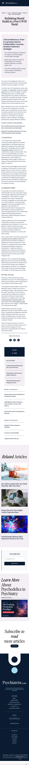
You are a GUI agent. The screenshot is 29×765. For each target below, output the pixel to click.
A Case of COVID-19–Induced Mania (11, 123)
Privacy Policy (5, 754)
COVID (9, 13)
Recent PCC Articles (10, 420)
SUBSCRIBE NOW (14, 723)
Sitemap (20, 758)
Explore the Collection (6, 597)
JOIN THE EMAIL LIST (14, 718)
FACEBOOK (14, 735)
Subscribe (14, 646)
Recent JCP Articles (10, 389)
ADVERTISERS (14, 700)
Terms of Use (12, 754)
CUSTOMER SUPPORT (14, 708)
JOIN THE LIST (14, 563)
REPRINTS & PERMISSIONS (14, 704)
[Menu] (3, 3)
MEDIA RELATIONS (14, 702)
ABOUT (14, 698)
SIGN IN (14, 715)
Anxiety (4, 13)
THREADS (14, 741)
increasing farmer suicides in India (11, 239)
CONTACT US (14, 706)
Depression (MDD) (17, 13)
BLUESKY (14, 743)
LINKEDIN (14, 739)
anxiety (5, 90)
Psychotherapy (16, 14)
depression (13, 90)
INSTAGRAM (14, 737)
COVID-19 (14, 81)
